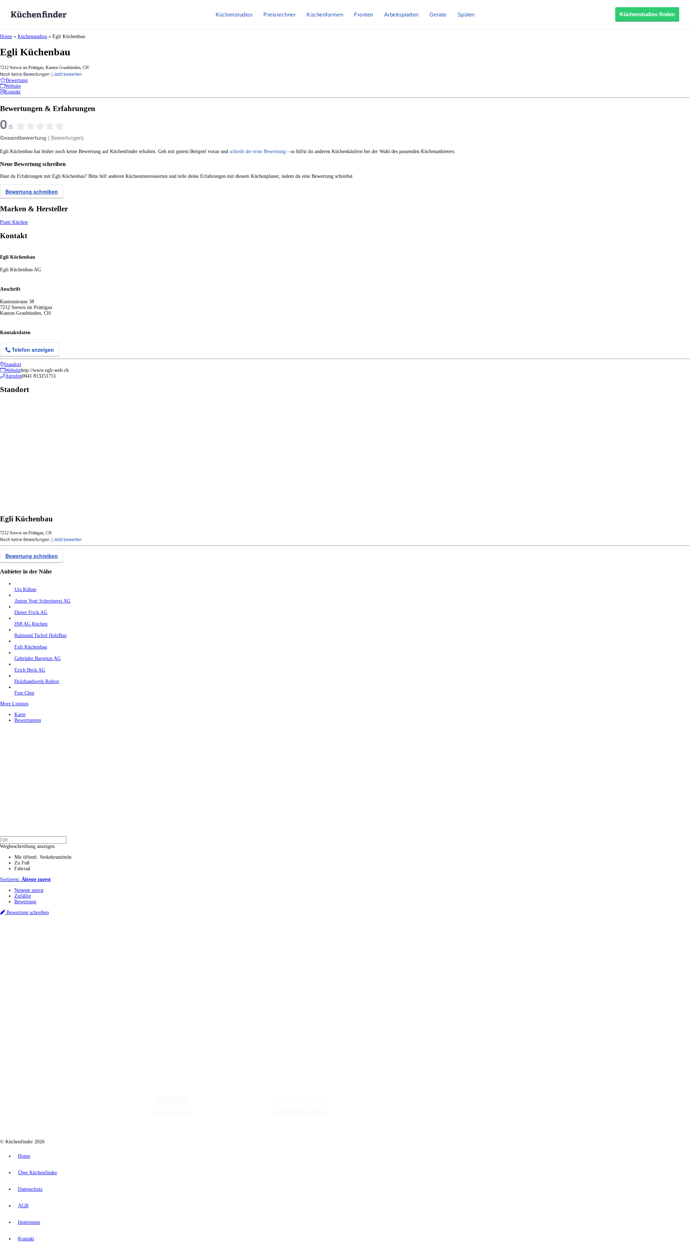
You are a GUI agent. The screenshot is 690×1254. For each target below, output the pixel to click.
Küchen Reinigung (33, 962)
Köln (193, 937)
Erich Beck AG (29, 670)
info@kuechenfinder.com (130, 1028)
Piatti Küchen (14, 222)
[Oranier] (371, 1114)
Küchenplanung (30, 956)
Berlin (47, 937)
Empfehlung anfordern (37, 931)
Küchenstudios (234, 14)
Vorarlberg (100, 937)
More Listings (14, 703)
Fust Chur (24, 693)
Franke (223, 937)
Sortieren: (25, 879)
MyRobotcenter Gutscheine (223, 943)
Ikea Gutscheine (49, 943)
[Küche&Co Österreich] (524, 1114)
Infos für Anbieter (32, 998)
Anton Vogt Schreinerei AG (42, 601)
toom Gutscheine (152, 943)
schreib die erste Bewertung (258, 151)
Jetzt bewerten (68, 74)
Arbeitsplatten (401, 14)
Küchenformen (325, 14)
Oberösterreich (124, 937)
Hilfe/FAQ (25, 979)
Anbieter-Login (35, 1015)
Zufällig (22, 896)
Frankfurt (179, 937)
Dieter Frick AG (30, 612)
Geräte (438, 14)
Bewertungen (27, 720)
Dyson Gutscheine (120, 943)
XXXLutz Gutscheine (83, 943)
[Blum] (172, 1114)
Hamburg (63, 937)
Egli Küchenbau (30, 647)
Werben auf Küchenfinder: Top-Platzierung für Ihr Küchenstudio (80, 1003)
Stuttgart (207, 937)
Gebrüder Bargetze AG (37, 658)
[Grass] (232, 1114)
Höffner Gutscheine (265, 943)
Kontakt (26, 1238)
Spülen (466, 14)
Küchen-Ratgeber (32, 968)
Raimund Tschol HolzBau (40, 635)
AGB (23, 1205)
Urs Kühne (25, 589)
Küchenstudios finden (647, 14)
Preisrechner (279, 14)
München (81, 937)
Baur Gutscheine (183, 943)
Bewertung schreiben (31, 191)
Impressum (29, 1222)
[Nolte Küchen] (430, 1114)
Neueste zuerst (28, 890)
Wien (143, 937)
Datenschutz (30, 1189)
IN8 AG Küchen (30, 624)
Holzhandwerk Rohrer (36, 681)
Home (6, 36)
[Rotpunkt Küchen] (471, 1114)
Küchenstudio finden (35, 925)
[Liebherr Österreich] (300, 1114)
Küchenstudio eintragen (38, 1009)
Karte (20, 714)
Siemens (238, 937)
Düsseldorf (159, 937)
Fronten (363, 14)
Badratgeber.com (31, 985)
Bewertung (25, 901)
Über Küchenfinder (34, 973)
